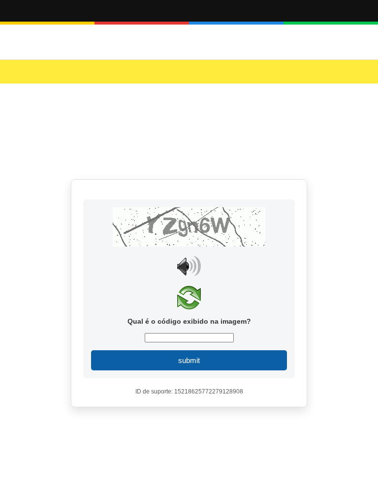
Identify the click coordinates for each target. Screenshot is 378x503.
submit (189, 360)
